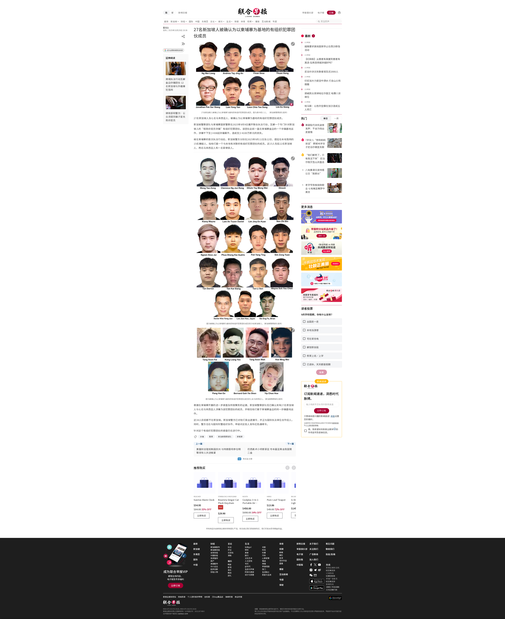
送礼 (229, 575)
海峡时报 (229, 596)
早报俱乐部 (307, 12)
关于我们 (313, 543)
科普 (264, 552)
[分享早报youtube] (319, 564)
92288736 (332, 589)
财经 (183, 21)
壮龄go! (248, 547)
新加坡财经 (215, 550)
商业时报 (238, 596)
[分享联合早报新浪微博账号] (319, 570)
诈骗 (202, 436)
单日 (325, 118)
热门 (264, 569)
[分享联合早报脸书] (311, 564)
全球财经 (214, 552)
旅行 (247, 555)
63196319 (330, 570)
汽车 (264, 555)
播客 (257, 21)
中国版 (300, 564)
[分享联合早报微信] (311, 575)
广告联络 (313, 554)
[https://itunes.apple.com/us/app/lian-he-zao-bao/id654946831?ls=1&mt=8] (316, 581)
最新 (166, 21)
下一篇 (290, 443)
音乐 (229, 570)
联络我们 (330, 549)
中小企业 (214, 566)
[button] (339, 12)
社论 (229, 547)
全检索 (207, 596)
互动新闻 (266, 21)
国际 (191, 21)
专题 (274, 21)
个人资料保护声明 (195, 596)
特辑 (264, 563)
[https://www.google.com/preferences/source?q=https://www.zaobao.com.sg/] (335, 598)
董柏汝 (166, 27)
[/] (252, 12)
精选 (264, 561)
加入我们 (313, 559)
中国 (197, 21)
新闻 (281, 552)
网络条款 (181, 596)
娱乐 (220, 21)
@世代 (247, 566)
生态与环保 (249, 569)
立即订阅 (175, 585)
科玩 (264, 550)
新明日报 (182, 12)
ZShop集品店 (217, 596)
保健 (236, 21)
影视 (229, 567)
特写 (247, 550)
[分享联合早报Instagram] (311, 570)
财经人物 (214, 572)
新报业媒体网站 (169, 596)
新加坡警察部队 (225, 436)
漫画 (229, 555)
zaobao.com (183, 613)
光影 (264, 547)
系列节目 (283, 560)
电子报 (321, 12)
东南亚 (205, 21)
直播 (281, 563)
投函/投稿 (330, 554)
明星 (229, 564)
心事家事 (265, 558)
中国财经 (214, 555)
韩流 (229, 572)
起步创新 (214, 569)
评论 (229, 550)
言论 (212, 21)
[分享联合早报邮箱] (315, 575)
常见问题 (330, 543)
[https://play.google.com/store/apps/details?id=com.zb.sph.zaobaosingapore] (316, 587)
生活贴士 (265, 572)
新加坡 (174, 21)
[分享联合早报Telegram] (315, 570)
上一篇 (199, 443)
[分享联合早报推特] (315, 564)
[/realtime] (313, 35)
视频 (249, 21)
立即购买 (201, 515)
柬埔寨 (240, 436)
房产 (212, 561)
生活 (228, 21)
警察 (211, 436)
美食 (247, 552)
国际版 (300, 559)
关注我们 (313, 549)
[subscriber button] (339, 13)
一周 (336, 118)
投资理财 (214, 558)
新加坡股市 (215, 547)
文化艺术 (248, 558)
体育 (243, 21)
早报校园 (265, 566)
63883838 (330, 576)
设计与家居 (249, 574)
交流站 (230, 552)
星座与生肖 (266, 574)
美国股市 (214, 563)
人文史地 (248, 561)
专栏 (247, 563)
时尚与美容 (249, 572)
